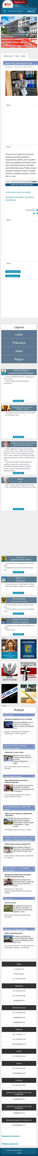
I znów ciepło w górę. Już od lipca (18, 192)
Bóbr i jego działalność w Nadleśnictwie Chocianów (17, 916)
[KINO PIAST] (28, 693)
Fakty (17, 56)
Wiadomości (8, 56)
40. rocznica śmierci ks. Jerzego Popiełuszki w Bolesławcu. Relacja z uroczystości (19, 946)
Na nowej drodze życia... (12, 415)
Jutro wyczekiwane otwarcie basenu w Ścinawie (17, 767)
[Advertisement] (19, 125)
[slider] (19, 27)
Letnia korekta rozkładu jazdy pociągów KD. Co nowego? (19, 857)
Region (19, 359)
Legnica (19, 327)
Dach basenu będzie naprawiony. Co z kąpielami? (20, 586)
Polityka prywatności (10, 1144)
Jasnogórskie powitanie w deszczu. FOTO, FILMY (20, 413)
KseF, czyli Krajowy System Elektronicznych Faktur (20, 487)
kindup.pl (19, 1153)
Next (34, 27)
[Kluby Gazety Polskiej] (9, 671)
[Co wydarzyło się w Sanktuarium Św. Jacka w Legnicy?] (9, 648)
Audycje (19, 709)
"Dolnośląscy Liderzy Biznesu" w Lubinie (18, 830)
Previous (4, 27)
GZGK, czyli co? (10, 630)
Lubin (19, 334)
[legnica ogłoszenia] (28, 648)
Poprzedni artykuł (13, 272)
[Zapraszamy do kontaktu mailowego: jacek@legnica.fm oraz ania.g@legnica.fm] (19, 42)
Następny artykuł (12, 276)
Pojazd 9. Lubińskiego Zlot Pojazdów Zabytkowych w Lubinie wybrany (16, 732)
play (8, 182)
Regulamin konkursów (11, 1136)
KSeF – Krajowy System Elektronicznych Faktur (19, 485)
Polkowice (19, 342)
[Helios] (9, 693)
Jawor (23, 56)
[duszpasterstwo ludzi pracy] (28, 671)
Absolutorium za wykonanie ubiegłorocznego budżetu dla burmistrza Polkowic (17, 891)
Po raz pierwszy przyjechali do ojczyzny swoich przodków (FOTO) (17, 795)
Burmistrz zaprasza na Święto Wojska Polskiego (19, 584)
